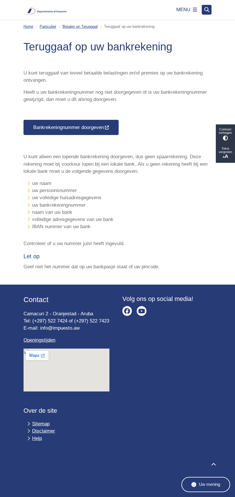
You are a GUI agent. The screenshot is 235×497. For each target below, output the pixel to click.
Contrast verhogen (225, 131)
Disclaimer (43, 431)
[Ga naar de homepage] (44, 9)
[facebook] (127, 311)
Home (28, 27)
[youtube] (141, 311)
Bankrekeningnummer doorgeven (68, 127)
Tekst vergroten (225, 150)
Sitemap (41, 423)
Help (37, 438)
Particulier (48, 27)
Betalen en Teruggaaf (80, 27)
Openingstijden (39, 340)
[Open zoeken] (206, 10)
